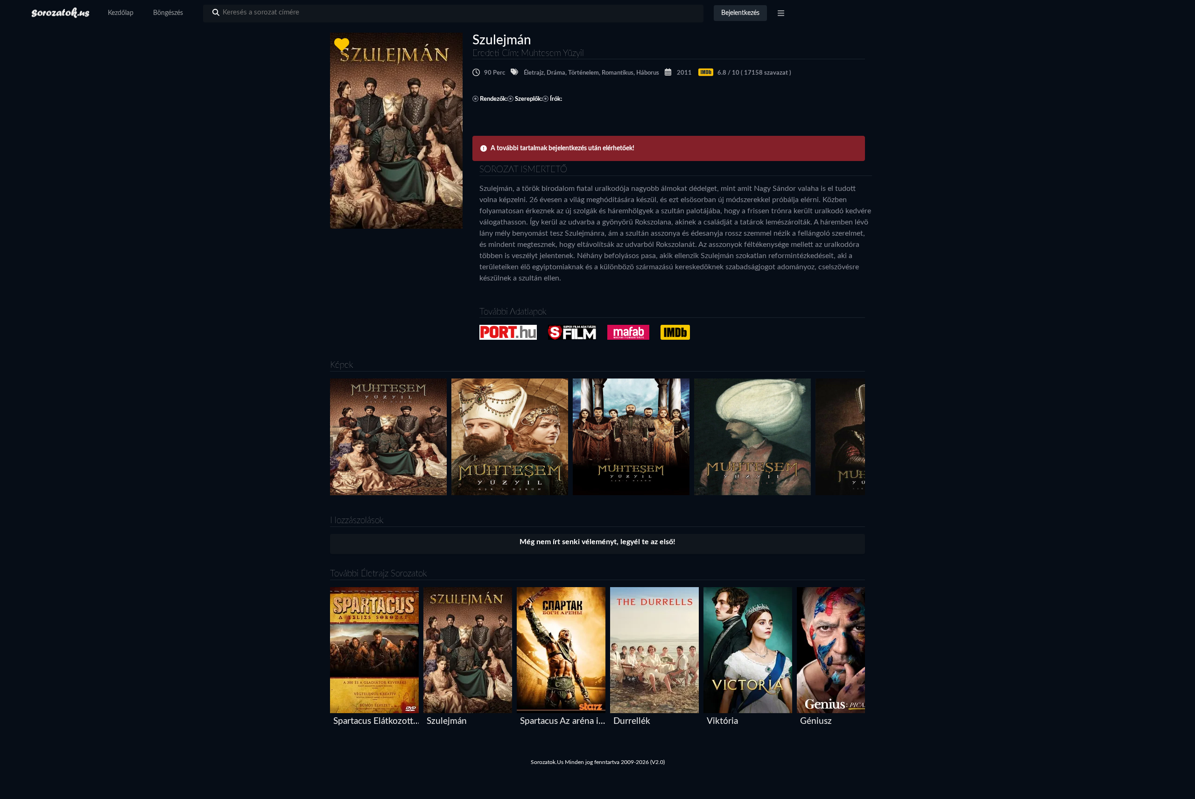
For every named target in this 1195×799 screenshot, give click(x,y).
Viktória (722, 721)
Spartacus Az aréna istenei (563, 721)
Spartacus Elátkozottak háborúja (376, 721)
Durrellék (631, 721)
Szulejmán (447, 721)
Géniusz (816, 721)
